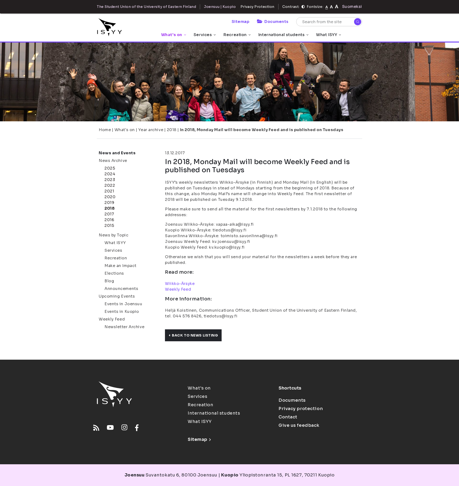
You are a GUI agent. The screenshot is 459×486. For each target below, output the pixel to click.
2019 (109, 202)
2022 (109, 185)
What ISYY (326, 34)
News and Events (117, 152)
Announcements (121, 288)
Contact (288, 417)
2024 (109, 173)
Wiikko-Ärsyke (180, 283)
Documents (276, 21)
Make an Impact (120, 265)
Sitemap (241, 21)
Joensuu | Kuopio (220, 7)
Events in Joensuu (123, 303)
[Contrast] (303, 6)
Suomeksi (352, 6)
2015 (109, 225)
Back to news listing (195, 335)
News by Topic (113, 235)
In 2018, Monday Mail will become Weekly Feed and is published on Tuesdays (262, 129)
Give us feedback (299, 425)
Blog (109, 280)
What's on (171, 34)
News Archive (113, 160)
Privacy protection (301, 408)
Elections (114, 273)
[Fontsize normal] (326, 6)
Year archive (150, 129)
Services (203, 34)
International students (281, 34)
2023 (109, 179)
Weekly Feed (112, 319)
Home (105, 129)
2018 (171, 129)
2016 (109, 219)
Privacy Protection (257, 7)
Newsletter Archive (124, 326)
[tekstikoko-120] (336, 6)
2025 (109, 168)
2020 (109, 196)
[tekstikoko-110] (331, 6)
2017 (109, 214)
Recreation (235, 34)
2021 (109, 191)
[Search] (357, 21)
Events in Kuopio (121, 311)
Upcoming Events (117, 296)
